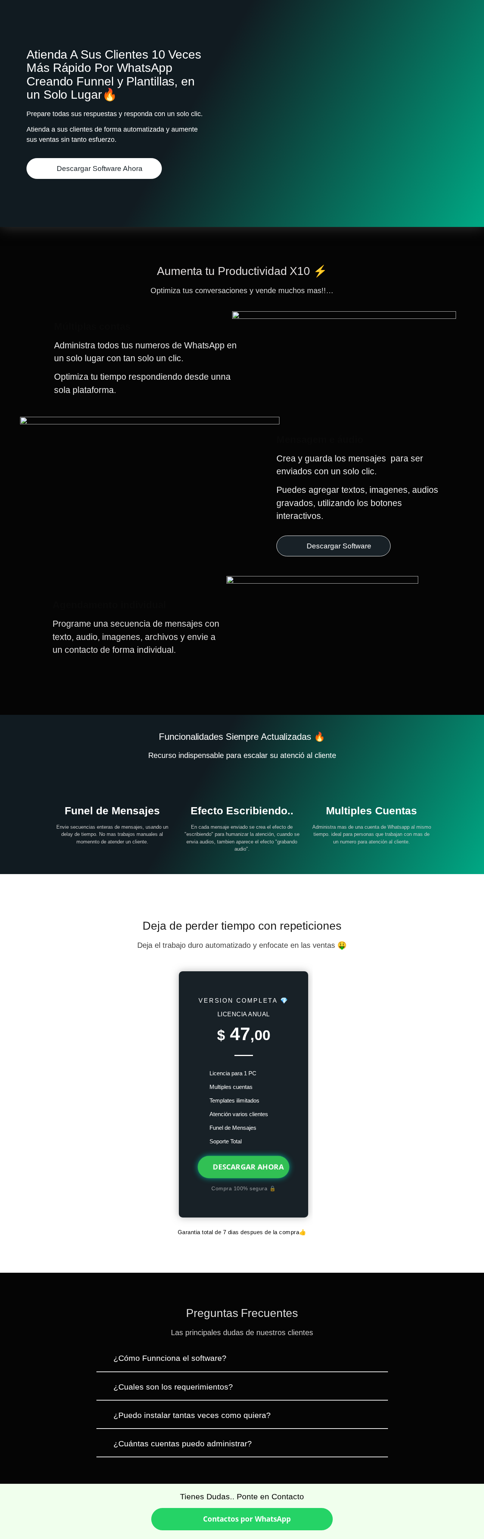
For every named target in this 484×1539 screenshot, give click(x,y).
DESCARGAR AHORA (247, 1166)
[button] (242, 1361)
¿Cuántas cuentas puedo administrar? (182, 1443)
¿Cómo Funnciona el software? (169, 1358)
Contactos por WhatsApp (246, 1519)
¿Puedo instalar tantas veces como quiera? (192, 1415)
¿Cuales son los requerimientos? (173, 1386)
